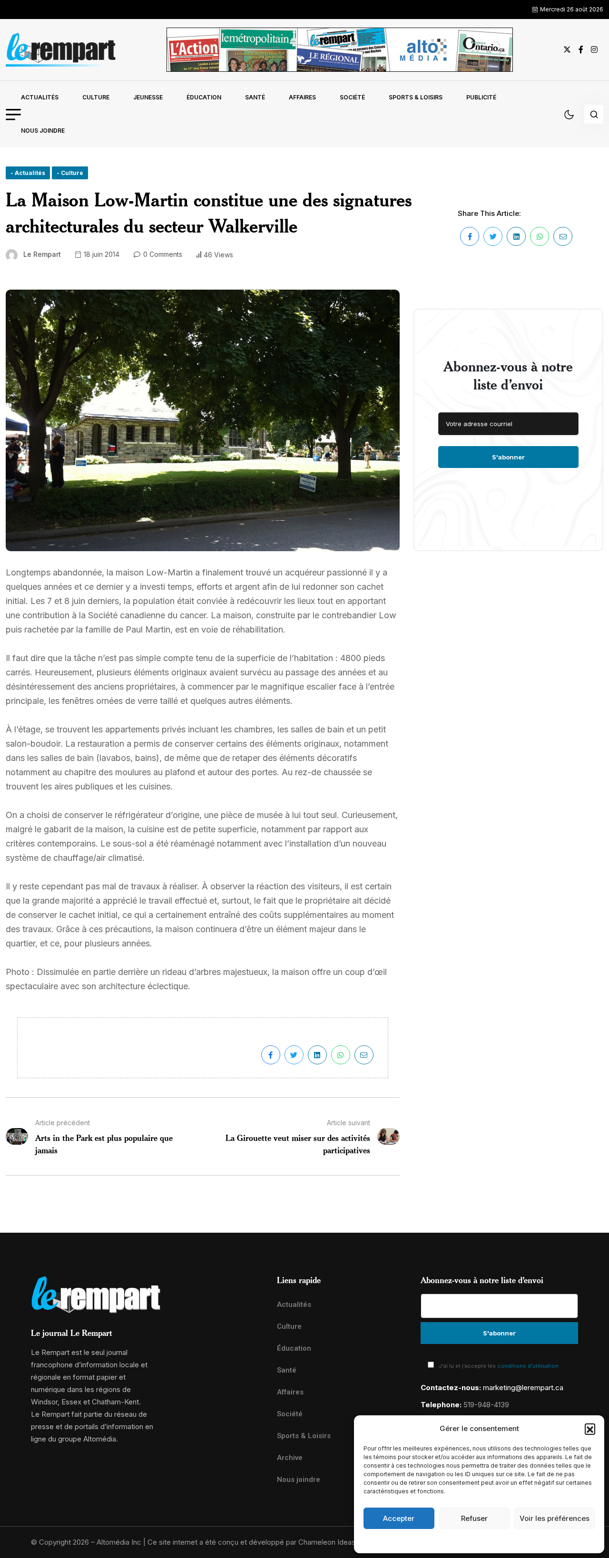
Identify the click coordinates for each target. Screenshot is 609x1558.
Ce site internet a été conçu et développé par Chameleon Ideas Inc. (258, 1542)
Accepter (398, 1518)
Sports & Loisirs (415, 97)
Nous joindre (43, 130)
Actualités (40, 97)
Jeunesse (148, 97)
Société (352, 97)
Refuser (474, 1518)
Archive (290, 1457)
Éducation (204, 97)
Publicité (481, 97)
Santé (255, 97)
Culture (95, 97)
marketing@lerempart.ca (523, 1387)
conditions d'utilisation (528, 1366)
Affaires (302, 97)
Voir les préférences (554, 1518)
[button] (590, 1428)
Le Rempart (42, 254)
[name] (61, 50)
